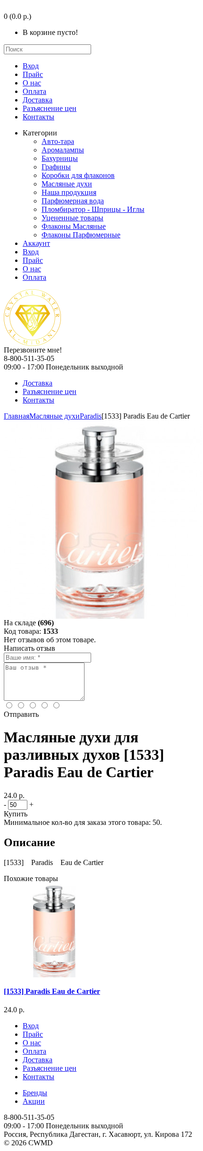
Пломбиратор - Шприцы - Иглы (93, 209)
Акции (34, 1101)
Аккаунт (36, 243)
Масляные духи (67, 184)
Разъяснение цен (49, 108)
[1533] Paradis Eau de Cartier (52, 991)
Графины (56, 167)
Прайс (33, 74)
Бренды (35, 1093)
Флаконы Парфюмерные (81, 235)
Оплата (34, 91)
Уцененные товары (72, 218)
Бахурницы (60, 158)
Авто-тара (58, 141)
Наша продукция (69, 192)
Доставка (37, 100)
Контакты (38, 117)
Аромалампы (63, 150)
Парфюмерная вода (73, 201)
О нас (32, 83)
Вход (31, 66)
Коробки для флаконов (78, 175)
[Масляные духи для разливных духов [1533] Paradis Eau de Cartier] (103, 616)
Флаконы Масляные (74, 226)
